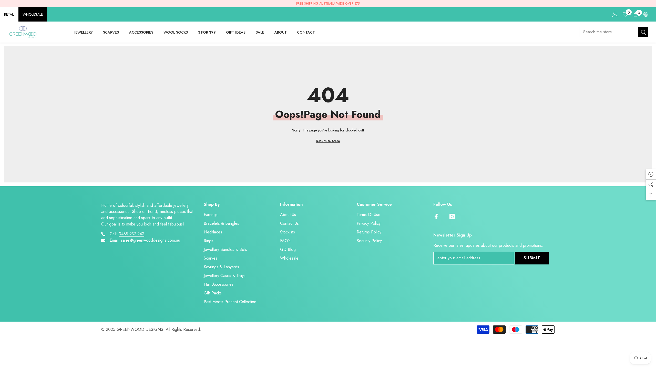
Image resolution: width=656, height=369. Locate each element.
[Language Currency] (645, 14)
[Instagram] (452, 216)
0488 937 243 (131, 234)
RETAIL (9, 14)
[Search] (613, 32)
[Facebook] (436, 216)
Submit (532, 258)
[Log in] (615, 14)
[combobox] (608, 32)
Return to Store (328, 141)
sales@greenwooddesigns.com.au (150, 240)
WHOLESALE (33, 14)
